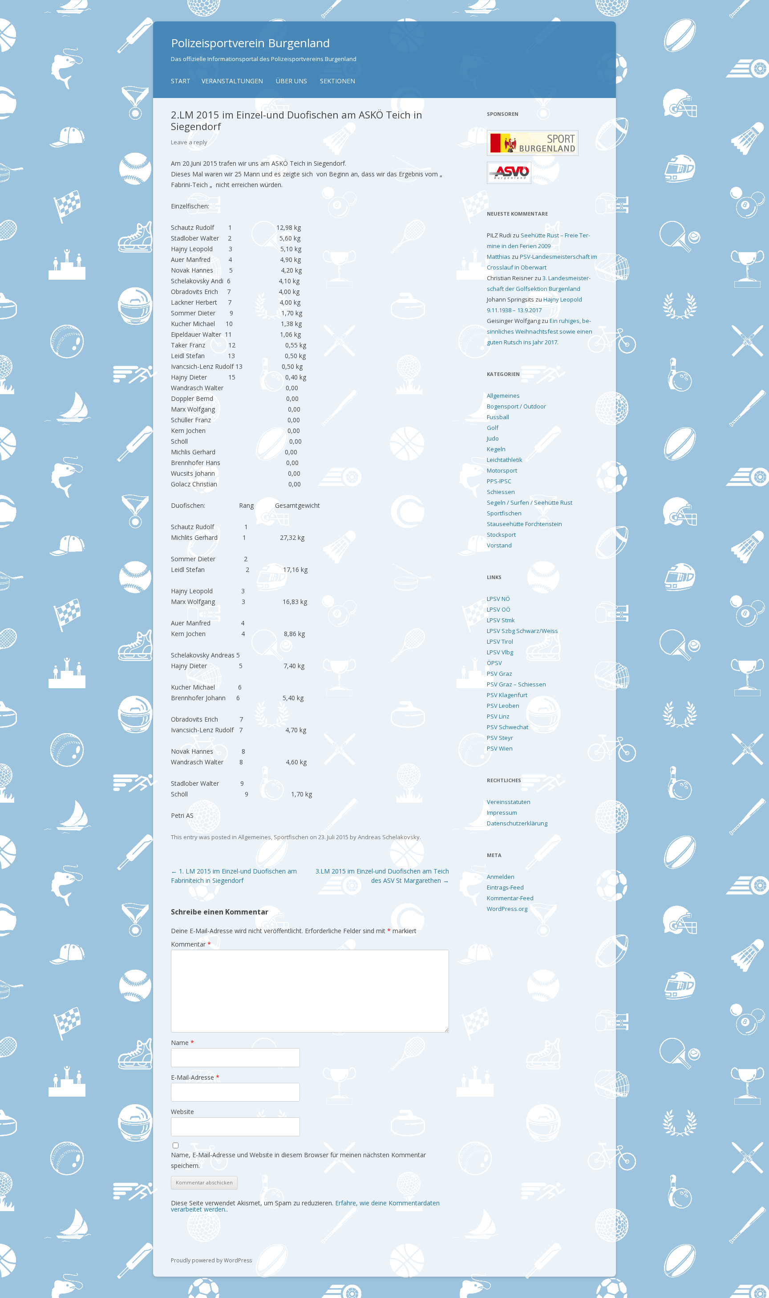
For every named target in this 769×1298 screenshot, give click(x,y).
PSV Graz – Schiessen (516, 684)
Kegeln (496, 449)
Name (182, 1042)
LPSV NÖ (498, 599)
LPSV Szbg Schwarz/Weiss (522, 631)
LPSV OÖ (498, 609)
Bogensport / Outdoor (516, 406)
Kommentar (191, 944)
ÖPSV (494, 663)
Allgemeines (254, 837)
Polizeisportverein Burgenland (250, 43)
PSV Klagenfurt (507, 695)
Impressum (502, 812)
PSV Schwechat (507, 727)
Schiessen (501, 492)
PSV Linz (498, 716)
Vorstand (499, 545)
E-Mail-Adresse (195, 1077)
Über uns (291, 81)
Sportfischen (291, 837)
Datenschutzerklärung (517, 823)
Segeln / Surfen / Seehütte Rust (529, 502)
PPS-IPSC (499, 481)
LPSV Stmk (501, 620)
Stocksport (501, 535)
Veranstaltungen (232, 81)
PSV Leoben (503, 706)
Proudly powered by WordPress (211, 1260)
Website (182, 1111)
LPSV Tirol (500, 641)
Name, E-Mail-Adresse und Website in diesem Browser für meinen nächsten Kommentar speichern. (298, 1160)
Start (180, 81)
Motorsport (502, 470)
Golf (492, 428)
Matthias (498, 257)
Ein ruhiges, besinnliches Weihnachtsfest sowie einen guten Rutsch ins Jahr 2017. (539, 331)
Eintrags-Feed (505, 887)
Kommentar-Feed (510, 898)
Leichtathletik (504, 460)
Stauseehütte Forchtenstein (524, 524)
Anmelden (500, 877)
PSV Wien (500, 748)
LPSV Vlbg (500, 652)
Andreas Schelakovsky (389, 837)
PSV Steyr (500, 738)
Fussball (498, 417)
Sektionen (337, 81)
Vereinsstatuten (508, 802)
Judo (493, 438)
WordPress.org (507, 909)
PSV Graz (499, 673)
